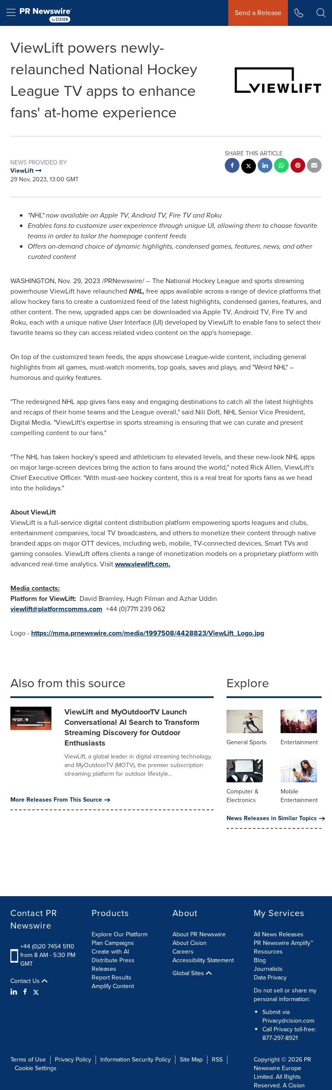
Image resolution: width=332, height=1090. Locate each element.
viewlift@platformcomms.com (56, 609)
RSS (217, 1059)
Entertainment (299, 742)
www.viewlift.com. (142, 564)
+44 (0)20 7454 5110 (47, 946)
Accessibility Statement (203, 960)
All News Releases (278, 934)
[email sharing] (314, 166)
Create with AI (110, 951)
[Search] (321, 13)
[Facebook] (25, 992)
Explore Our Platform (119, 934)
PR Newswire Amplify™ (283, 943)
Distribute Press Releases (113, 964)
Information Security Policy (135, 1059)
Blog (260, 960)
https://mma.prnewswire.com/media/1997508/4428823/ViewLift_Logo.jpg (147, 633)
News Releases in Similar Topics (272, 818)
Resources (268, 951)
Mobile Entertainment (299, 796)
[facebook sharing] (232, 166)
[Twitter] (36, 992)
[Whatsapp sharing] (281, 166)
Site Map (191, 1059)
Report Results (111, 977)
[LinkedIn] (14, 992)
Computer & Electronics (243, 796)
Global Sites (189, 973)
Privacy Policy (73, 1059)
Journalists (268, 968)
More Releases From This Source (56, 800)
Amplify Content (113, 986)
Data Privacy (270, 977)
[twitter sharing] (248, 167)
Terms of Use (28, 1059)
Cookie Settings (36, 1068)
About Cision (189, 943)
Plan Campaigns (113, 943)
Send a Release (258, 13)
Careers (183, 951)
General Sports (247, 742)
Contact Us (26, 981)
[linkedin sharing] (265, 166)
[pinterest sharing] (297, 166)
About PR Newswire (199, 934)
